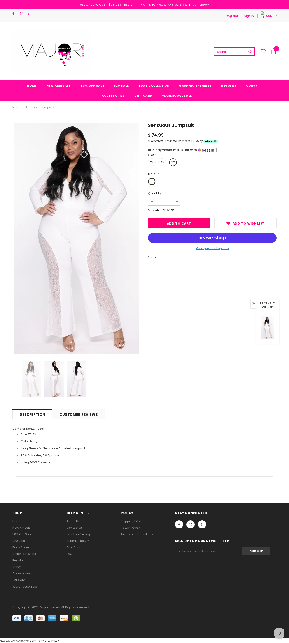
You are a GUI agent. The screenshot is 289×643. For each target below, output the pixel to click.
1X (151, 162)
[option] (76, 238)
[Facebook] (15, 13)
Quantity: (155, 193)
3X (173, 162)
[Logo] (51, 51)
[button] (212, 150)
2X (162, 162)
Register (232, 16)
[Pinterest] (30, 13)
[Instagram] (23, 13)
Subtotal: (155, 210)
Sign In (249, 16)
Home (16, 107)
